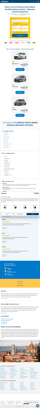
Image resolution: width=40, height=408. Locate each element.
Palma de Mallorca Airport (3, 382)
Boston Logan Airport (3, 372)
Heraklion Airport (22, 386)
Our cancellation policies (20, 285)
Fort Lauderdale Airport (3, 370)
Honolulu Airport (22, 372)
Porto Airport (32, 382)
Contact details (4, 323)
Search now (19, 69)
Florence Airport (6, 145)
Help (32, 1)
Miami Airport (2, 369)
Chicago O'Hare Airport (13, 373)
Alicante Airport (12, 386)
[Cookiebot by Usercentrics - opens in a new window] (34, 193)
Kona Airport (32, 369)
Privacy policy (18, 401)
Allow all (32, 214)
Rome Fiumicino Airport (7, 143)
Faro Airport (11, 382)
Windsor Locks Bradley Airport (24, 376)
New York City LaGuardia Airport (4, 373)
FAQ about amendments (5, 320)
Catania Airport (6, 133)
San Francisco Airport (3, 375)
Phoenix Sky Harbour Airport (14, 370)
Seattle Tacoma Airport (33, 373)
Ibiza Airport (12, 385)
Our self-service (4, 322)
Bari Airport (5, 140)
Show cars (20, 35)
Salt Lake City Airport (33, 375)
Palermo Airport (6, 136)
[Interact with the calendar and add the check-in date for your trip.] (16, 27)
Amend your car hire (20, 283)
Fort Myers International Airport (24, 370)
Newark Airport (12, 376)
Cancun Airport (12, 388)
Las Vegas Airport (12, 372)
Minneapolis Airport (2, 376)
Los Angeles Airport (13, 369)
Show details (34, 211)
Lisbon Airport (22, 382)
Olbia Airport (5, 134)
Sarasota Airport (32, 376)
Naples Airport (6, 142)
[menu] (38, 1)
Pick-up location (14, 18)
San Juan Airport (32, 389)
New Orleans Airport (13, 375)
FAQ (2, 401)
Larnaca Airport (2, 389)
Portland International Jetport (34, 372)
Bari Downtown (6, 147)
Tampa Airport (22, 369)
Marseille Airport (2, 388)
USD (36, 1)
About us (2, 403)
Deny (7, 214)
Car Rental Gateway (35, 402)
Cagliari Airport (6, 138)
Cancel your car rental (20, 281)
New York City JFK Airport (23, 373)
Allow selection (20, 214)
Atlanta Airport (32, 370)
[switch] (15, 207)
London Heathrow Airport (13, 389)
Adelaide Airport (2, 386)
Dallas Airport (22, 375)
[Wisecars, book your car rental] (4, 1)
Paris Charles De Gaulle (33, 388)
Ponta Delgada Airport (23, 389)
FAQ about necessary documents (7, 318)
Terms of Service (11, 401)
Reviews (10, 403)
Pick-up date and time (15, 24)
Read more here (4, 298)
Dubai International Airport (24, 388)
